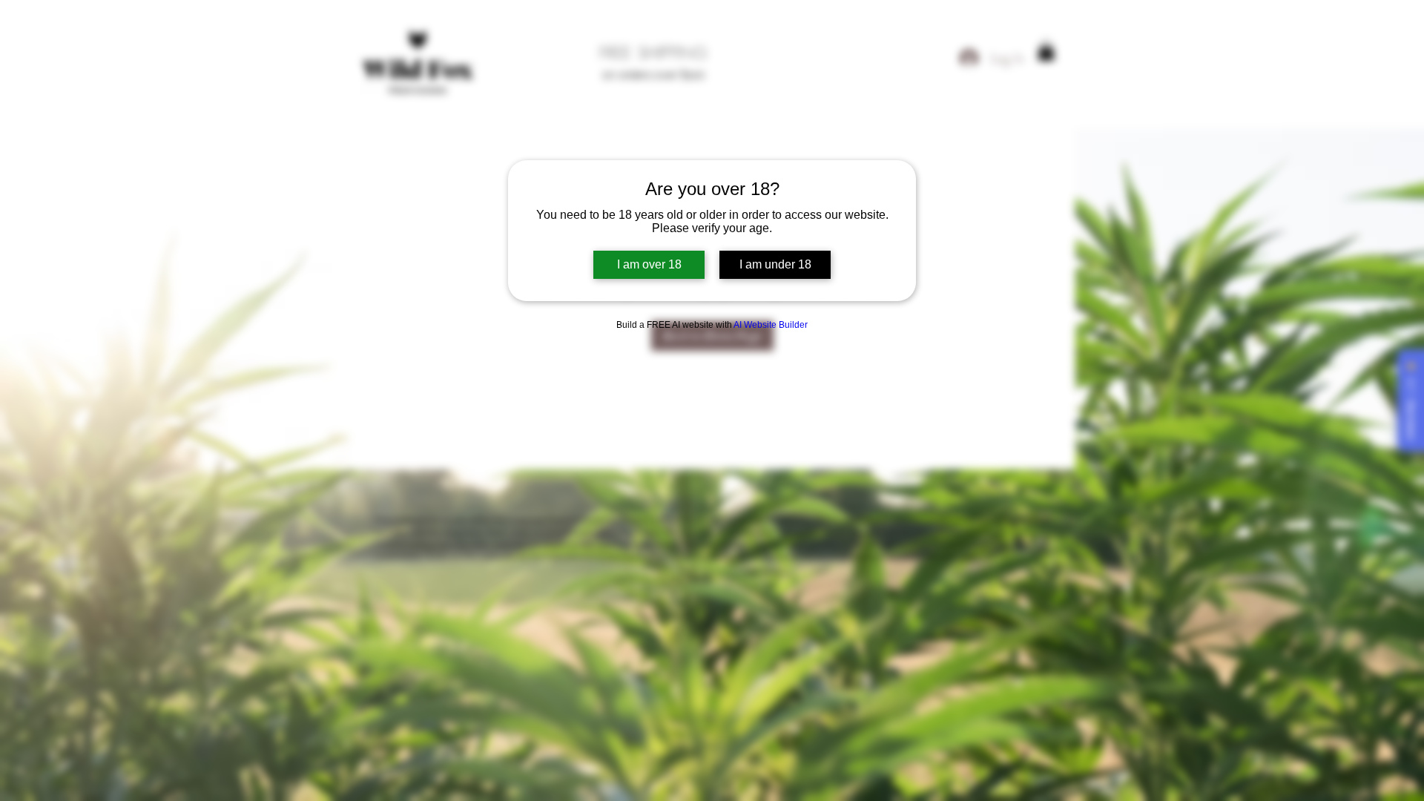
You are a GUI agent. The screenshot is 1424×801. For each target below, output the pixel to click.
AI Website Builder (771, 325)
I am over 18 (649, 264)
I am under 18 (775, 264)
